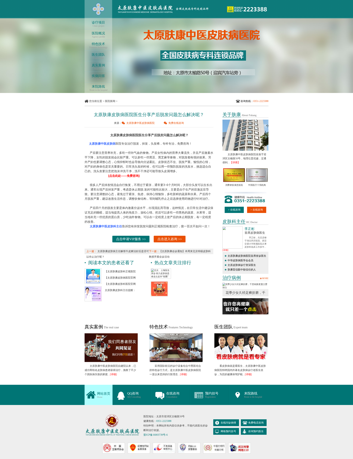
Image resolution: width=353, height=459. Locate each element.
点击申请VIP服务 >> (131, 239)
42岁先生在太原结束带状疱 (246, 289)
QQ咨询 (134, 395)
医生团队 (98, 56)
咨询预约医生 (256, 431)
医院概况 (98, 34)
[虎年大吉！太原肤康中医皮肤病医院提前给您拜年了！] (159, 282)
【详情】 (235, 162)
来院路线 (98, 88)
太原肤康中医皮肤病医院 (140, 123)
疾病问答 (98, 77)
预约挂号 (211, 395)
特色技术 (98, 45)
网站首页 (103, 395)
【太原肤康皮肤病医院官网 (120, 277)
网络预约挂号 (228, 431)
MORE (265, 278)
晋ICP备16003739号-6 (155, 434)
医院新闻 (110, 101)
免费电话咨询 (256, 422)
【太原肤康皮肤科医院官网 (120, 284)
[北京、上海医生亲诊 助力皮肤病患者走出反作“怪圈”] (161, 269)
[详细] (225, 250)
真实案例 (98, 66)
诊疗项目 (98, 24)
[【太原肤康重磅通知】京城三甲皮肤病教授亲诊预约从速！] (93, 269)
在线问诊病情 (228, 422)
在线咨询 (172, 395)
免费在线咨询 (176, 123)
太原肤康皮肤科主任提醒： (120, 290)
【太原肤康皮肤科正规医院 (120, 271)
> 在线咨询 (234, 209)
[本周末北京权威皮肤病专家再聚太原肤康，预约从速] (93, 287)
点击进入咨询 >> (169, 239)
